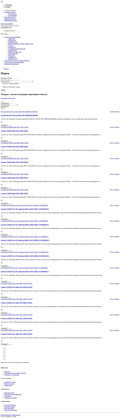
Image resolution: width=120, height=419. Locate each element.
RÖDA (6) (11, 55)
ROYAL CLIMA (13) (14, 52)
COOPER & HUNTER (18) (16, 49)
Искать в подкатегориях (10, 83)
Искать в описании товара (11, 87)
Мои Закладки (9, 408)
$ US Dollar (8, 5)
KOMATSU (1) (13, 59)
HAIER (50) (12, 40)
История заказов (9, 407)
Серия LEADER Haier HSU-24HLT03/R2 (14, 193)
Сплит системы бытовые (12, 37)
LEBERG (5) (12, 57)
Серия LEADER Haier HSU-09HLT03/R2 (14, 146)
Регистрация (12, 14)
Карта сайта (8, 385)
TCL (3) (10, 45)
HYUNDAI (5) (13, 54)
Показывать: (5, 106)
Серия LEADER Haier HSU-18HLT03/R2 (14, 178)
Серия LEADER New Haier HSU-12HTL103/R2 (16, 318)
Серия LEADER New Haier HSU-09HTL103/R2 (16, 303)
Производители (9, 393)
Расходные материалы (11, 64)
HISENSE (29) (12, 42)
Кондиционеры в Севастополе (10, 415)
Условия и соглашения (11, 375)
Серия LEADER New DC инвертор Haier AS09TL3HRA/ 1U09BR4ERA (25, 224)
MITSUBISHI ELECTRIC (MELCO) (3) (20, 44)
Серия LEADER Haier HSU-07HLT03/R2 (14, 131)
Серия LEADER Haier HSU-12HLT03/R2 (14, 162)
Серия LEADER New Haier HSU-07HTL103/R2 (16, 287)
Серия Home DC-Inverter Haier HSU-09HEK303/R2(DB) (19, 115)
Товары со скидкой (10, 398)
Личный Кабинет (10, 405)
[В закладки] (9, 141)
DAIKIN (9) (12, 47)
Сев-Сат (7, 371)
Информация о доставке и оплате (15, 373)
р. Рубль (7, 7)
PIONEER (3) (12, 50)
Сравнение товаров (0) (8, 98)
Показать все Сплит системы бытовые (16, 60)
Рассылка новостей (10, 410)
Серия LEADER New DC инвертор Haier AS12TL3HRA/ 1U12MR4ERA (25, 240)
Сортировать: (5, 103)
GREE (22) (11, 39)
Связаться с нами (9, 382)
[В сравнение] (11, 141)
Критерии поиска (6, 78)
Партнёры (7, 396)
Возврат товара (9, 383)
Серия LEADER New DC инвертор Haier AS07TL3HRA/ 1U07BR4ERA (25, 209)
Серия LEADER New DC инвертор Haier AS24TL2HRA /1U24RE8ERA (25, 271)
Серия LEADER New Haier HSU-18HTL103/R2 (16, 334)
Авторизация (12, 15)
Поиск (6, 69)
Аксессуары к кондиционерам (14, 62)
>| (5, 359)
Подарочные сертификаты (12, 394)
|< (5, 347)
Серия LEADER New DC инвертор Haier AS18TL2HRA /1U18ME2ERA (25, 256)
